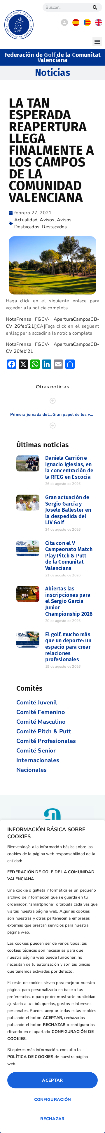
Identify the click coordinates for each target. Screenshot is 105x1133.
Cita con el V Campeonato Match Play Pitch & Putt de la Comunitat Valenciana (68, 555)
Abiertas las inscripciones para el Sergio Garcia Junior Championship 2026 (68, 601)
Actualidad (25, 220)
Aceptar (52, 1080)
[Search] (95, 7)
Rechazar (52, 1119)
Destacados (54, 227)
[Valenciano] (87, 24)
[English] (98, 24)
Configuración (52, 1099)
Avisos (47, 220)
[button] (97, 41)
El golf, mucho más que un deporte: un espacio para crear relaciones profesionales (68, 647)
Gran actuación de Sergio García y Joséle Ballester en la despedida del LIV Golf (68, 510)
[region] (52, 976)
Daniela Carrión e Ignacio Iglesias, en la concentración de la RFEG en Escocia (69, 467)
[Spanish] (75, 24)
